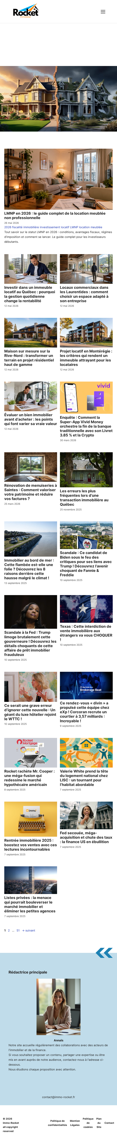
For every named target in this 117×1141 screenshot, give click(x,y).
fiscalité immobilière (25, 227)
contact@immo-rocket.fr (58, 1097)
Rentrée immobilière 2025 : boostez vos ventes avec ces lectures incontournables (30, 844)
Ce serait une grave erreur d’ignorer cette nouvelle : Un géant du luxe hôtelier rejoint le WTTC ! (30, 712)
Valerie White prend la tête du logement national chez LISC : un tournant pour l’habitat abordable (84, 778)
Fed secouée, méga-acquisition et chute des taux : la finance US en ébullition (86, 837)
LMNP (74, 227)
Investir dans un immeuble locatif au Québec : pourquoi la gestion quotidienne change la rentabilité (29, 294)
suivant (28, 930)
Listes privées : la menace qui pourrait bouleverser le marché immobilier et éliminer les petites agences (30, 904)
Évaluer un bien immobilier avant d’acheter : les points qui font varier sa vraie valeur (30, 419)
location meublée (90, 227)
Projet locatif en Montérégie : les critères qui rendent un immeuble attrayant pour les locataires (86, 358)
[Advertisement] (58, 45)
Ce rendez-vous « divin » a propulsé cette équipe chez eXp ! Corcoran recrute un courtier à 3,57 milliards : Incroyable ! (84, 712)
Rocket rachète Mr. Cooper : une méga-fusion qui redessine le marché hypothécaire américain (29, 778)
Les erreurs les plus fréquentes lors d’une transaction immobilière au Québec (84, 498)
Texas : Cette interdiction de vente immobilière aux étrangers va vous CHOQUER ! (86, 633)
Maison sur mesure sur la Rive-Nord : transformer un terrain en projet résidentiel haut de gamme (29, 358)
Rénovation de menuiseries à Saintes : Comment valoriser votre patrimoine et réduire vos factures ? (30, 492)
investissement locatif (54, 227)
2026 (7, 227)
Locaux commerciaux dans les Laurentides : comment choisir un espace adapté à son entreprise (84, 294)
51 (18, 930)
